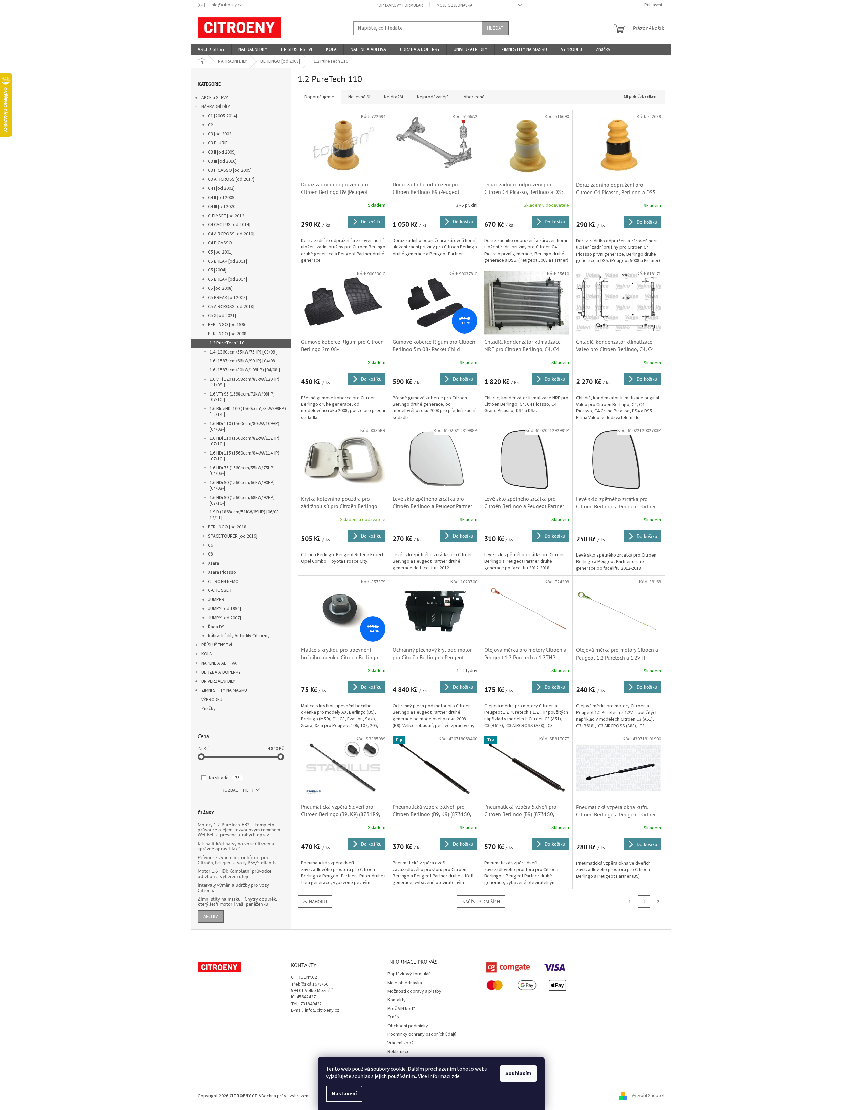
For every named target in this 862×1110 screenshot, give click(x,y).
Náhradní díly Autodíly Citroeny (239, 635)
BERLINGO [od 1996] (228, 324)
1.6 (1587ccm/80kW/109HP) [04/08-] (245, 370)
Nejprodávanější (433, 97)
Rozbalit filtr (237, 790)
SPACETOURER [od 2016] (232, 536)
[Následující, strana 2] (644, 901)
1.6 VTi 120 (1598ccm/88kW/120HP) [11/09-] (244, 382)
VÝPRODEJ (211, 699)
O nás (393, 1017)
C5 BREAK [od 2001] (227, 261)
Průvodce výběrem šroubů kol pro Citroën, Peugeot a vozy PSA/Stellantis (237, 860)
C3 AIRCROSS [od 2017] (231, 179)
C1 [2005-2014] (222, 116)
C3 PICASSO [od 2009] (230, 170)
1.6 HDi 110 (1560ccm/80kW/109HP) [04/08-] (244, 426)
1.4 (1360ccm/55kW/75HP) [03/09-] (244, 352)
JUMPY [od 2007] (224, 617)
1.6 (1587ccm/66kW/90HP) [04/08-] (244, 361)
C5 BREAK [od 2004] (227, 279)
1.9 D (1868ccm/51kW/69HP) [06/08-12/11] (245, 515)
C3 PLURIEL (219, 143)
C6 (210, 545)
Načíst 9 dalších (481, 902)
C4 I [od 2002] (221, 188)
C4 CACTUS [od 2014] (229, 224)
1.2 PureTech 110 (227, 343)
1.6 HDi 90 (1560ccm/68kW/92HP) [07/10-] (242, 500)
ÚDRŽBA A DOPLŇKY (221, 672)
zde (455, 1076)
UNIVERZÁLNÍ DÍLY (218, 681)
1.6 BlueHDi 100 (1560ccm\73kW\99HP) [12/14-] (248, 411)
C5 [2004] (217, 270)
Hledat (495, 28)
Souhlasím (518, 1073)
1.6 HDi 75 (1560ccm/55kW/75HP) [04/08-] (242, 471)
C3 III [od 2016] (222, 161)
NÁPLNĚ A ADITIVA (219, 663)
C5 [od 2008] (220, 288)
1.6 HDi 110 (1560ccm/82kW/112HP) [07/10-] (244, 441)
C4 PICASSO (220, 243)
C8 (210, 554)
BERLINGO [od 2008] (228, 333)
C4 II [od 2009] (222, 197)
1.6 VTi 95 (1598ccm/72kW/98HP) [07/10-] (242, 397)
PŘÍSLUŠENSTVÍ (216, 645)
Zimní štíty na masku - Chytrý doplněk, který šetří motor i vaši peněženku (237, 901)
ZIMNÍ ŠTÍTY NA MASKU (224, 690)
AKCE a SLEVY (214, 97)
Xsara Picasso (222, 572)
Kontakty (396, 999)
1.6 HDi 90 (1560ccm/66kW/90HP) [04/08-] (242, 485)
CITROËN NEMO (223, 581)
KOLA (206, 654)
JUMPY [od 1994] (224, 608)
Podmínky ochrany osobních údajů (421, 1034)
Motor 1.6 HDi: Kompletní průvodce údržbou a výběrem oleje (234, 874)
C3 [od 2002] (220, 133)
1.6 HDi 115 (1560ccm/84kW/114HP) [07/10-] (244, 456)
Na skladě (224, 777)
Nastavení (344, 1093)
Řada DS (216, 627)
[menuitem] (211, 49)
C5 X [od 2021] (222, 315)
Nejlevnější (359, 97)
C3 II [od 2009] (222, 152)
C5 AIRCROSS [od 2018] (231, 306)
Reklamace (398, 1051)
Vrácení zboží (401, 1043)
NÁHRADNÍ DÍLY (215, 106)
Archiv (210, 916)
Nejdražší (393, 97)
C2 (210, 125)
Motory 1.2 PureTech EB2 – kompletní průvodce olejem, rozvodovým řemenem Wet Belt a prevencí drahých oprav (239, 830)
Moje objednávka (454, 5)
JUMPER (216, 599)
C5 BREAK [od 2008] (227, 297)
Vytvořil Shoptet (648, 1096)
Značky (208, 708)
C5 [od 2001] (220, 252)
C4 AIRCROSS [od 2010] (231, 233)
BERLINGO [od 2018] (228, 527)
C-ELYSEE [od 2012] (227, 216)
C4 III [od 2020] (222, 206)
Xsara (213, 563)
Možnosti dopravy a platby (414, 991)
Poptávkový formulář (399, 5)
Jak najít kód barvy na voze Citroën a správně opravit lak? (236, 846)
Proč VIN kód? (401, 1008)
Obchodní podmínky (407, 1026)
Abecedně (474, 97)
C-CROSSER (219, 590)
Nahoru (318, 902)
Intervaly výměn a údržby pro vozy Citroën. (233, 888)
